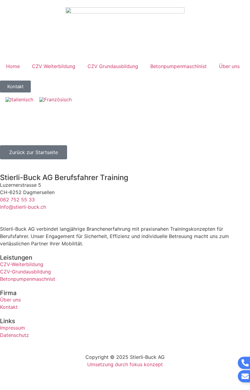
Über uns (229, 66)
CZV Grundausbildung (113, 66)
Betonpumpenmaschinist (178, 66)
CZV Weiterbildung (53, 66)
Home (13, 66)
